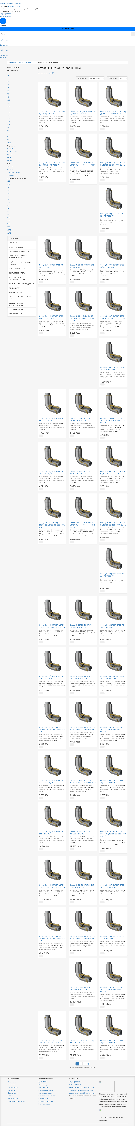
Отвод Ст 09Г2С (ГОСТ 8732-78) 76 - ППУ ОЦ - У (82, 473)
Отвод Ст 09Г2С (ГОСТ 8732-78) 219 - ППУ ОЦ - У (112, 886)
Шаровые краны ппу (45, 1101)
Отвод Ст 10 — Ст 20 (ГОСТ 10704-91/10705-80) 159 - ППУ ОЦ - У (113, 729)
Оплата (10, 1096)
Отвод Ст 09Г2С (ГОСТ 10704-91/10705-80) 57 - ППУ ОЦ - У (113, 164)
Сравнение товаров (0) (46, 73)
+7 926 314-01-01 (75, 1085)
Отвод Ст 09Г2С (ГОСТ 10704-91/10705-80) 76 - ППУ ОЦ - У (113, 317)
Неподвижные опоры (17, 269)
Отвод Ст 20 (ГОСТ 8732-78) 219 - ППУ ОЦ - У (82, 886)
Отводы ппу (42, 1085)
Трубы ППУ (13, 243)
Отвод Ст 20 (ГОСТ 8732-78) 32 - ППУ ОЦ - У (112, 215)
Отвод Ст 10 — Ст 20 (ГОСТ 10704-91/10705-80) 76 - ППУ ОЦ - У (82, 318)
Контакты (11, 1090)
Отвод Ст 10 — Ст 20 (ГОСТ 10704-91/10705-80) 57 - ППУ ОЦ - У (82, 165)
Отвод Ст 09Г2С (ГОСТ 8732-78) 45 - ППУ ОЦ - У (82, 419)
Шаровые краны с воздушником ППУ (16, 304)
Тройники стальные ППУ (19, 252)
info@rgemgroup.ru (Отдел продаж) (81, 1088)
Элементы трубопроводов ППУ (21, 284)
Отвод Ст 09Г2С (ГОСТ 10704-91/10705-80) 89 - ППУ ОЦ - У (113, 473)
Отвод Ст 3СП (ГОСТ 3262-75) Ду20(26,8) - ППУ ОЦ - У (82, 113)
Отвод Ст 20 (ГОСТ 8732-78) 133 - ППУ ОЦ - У (51, 782)
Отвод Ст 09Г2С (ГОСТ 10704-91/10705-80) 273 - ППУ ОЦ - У (83, 937)
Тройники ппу (43, 1088)
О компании (12, 1082)
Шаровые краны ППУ (17, 292)
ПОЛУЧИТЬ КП (16, 4)
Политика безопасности (16, 1101)
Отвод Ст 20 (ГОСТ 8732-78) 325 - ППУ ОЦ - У (82, 1042)
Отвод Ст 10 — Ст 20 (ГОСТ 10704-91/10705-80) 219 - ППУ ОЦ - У (113, 834)
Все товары (12, 1085)
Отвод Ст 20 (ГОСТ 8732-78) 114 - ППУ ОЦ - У (51, 677)
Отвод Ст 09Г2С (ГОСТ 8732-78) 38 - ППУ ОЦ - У (112, 368)
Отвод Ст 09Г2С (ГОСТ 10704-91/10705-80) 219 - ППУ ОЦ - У (52, 886)
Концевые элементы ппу (47, 1096)
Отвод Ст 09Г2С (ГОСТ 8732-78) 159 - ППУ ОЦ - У (82, 833)
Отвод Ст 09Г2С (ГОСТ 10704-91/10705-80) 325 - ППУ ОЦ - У (52, 1042)
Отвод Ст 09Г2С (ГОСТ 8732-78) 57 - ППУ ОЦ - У (51, 317)
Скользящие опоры (17, 273)
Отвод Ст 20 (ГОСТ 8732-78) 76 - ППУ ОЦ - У (51, 473)
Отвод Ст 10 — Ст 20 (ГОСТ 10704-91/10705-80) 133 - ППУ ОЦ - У (52, 729)
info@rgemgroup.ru (6, 16)
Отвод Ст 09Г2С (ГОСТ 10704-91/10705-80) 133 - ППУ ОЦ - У (83, 728)
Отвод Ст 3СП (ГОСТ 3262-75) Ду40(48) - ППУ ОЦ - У (52, 113)
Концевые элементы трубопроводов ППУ (17, 278)
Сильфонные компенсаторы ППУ (20, 298)
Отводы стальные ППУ (18, 247)
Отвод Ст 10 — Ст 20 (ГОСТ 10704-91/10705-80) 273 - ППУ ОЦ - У (52, 938)
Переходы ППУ (14, 288)
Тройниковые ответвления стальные (20, 263)
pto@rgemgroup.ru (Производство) (81, 1090)
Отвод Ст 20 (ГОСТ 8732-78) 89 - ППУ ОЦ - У (112, 575)
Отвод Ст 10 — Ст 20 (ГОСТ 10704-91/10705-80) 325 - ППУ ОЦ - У (113, 989)
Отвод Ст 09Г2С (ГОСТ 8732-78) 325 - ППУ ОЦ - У (112, 1042)
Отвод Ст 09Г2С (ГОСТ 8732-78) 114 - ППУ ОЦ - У (112, 677)
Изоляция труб (13, 1099)
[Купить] (41, 129)
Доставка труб (13, 1093)
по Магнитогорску (13, 6)
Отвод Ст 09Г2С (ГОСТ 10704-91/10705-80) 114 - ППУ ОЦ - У (52, 626)
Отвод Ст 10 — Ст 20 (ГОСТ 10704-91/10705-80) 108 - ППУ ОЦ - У (52, 525)
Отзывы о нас (13, 1088)
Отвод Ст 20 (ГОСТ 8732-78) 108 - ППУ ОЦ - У (112, 626)
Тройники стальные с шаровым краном (18, 257)
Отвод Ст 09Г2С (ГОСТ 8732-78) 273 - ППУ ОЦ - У (82, 988)
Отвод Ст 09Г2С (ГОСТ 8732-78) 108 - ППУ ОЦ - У (82, 677)
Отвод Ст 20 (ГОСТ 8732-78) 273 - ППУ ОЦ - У (112, 937)
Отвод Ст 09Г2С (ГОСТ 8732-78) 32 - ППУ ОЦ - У (112, 266)
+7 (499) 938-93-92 (6, 14)
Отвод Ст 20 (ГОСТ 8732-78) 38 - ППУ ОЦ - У (51, 266)
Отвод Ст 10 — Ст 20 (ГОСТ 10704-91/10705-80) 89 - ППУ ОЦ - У (112, 420)
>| (88, 1064)
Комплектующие (16, 310)
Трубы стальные (15, 314)
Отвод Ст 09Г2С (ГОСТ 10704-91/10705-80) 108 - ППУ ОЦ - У (113, 524)
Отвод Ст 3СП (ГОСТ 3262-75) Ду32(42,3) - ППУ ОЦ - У (113, 113)
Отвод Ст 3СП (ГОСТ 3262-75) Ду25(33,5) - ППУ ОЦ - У (52, 164)
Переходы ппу (43, 1099)
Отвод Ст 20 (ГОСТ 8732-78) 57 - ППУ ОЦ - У (82, 266)
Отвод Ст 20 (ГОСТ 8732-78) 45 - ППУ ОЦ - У (51, 419)
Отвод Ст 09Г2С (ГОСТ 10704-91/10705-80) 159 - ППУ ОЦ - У (83, 782)
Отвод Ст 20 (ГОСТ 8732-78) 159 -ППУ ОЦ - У (51, 833)
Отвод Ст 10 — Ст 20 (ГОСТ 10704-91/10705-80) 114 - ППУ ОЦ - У (83, 525)
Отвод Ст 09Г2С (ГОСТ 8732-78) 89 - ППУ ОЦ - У (82, 626)
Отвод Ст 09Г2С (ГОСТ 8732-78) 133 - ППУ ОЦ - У (112, 782)
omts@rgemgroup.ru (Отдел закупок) (81, 1093)
